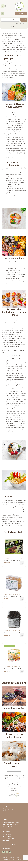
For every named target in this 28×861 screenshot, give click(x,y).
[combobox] (10, 20)
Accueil (2, 24)
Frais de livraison (7, 826)
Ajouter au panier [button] (22, 563)
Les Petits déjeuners (8, 666)
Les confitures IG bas (14, 707)
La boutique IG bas (8, 838)
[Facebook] (3, 852)
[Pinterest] (10, 852)
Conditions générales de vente (10, 822)
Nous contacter (6, 815)
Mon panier (5, 840)
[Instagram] (7, 852)
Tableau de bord (7, 834)
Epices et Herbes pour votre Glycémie (14, 735)
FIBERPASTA (16, 558)
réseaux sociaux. (14, 781)
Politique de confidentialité (10, 824)
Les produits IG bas (10, 24)
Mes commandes (7, 836)
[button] (2, 13)
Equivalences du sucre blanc (14, 764)
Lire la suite (22, 671)
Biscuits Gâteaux (8, 558)
